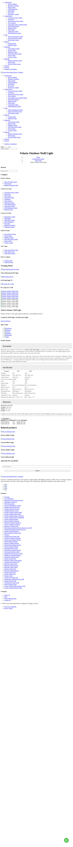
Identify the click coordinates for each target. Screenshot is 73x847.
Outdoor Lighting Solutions (12, 538)
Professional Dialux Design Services (15, 529)
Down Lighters (12, 4)
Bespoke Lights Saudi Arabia (13, 560)
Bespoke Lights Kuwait (11, 565)
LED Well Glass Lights (14, 53)
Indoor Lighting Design (11, 546)
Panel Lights (11, 7)
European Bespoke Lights (12, 552)
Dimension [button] (7, 402)
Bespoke (7, 59)
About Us (7, 595)
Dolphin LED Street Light (12, 507)
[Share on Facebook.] (8, 328)
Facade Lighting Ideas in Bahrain (14, 517)
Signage (6, 66)
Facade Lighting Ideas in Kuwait (14, 516)
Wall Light (7, 194)
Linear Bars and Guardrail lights (17, 24)
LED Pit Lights (12, 45)
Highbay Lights (12, 52)
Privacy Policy (8, 608)
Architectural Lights (38, 159)
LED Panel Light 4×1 (10, 502)
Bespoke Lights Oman (11, 567)
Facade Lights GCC (10, 572)
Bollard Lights (12, 28)
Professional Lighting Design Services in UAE (18, 528)
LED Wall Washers (13, 26)
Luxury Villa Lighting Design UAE (14, 586)
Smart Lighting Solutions (11, 521)
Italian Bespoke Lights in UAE (13, 553)
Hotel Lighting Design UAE (12, 533)
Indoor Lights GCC (10, 574)
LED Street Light (9, 504)
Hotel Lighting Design (11, 541)
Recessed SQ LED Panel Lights (13, 500)
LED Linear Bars (9, 203)
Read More (6, 418)
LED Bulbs (11, 11)
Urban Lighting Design (11, 519)
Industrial (7, 47)
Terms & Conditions (10, 606)
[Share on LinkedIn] (7, 333)
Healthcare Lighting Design (12, 555)
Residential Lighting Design (12, 545)
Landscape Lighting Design (12, 540)
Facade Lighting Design (11, 531)
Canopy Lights (12, 57)
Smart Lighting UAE (10, 584)
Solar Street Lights (13, 40)
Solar (5, 35)
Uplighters (11, 19)
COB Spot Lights (9, 227)
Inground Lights (9, 197)
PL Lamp (7, 497)
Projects (6, 67)
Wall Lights (11, 29)
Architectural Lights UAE (11, 536)
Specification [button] (7, 367)
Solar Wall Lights (9, 251)
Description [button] (7, 346)
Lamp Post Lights (13, 31)
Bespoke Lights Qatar (10, 564)
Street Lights (11, 55)
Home (38, 157)
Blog (5, 597)
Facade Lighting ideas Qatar (12, 514)
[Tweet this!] (7, 332)
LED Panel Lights (9, 220)
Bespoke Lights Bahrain (11, 570)
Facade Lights (8, 576)
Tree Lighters (12, 23)
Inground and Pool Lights (15, 21)
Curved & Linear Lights (15, 17)
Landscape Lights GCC (11, 577)
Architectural (8, 16)
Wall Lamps (11, 62)
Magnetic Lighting (13, 5)
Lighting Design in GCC (11, 510)
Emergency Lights (13, 14)
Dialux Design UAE (10, 581)
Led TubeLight (8, 498)
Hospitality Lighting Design (12, 550)
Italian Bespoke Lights (11, 548)
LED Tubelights (12, 9)
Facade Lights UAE (10, 558)
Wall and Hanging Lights (15, 36)
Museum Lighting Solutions (12, 522)
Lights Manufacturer (10, 598)
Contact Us (7, 600)
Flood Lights (11, 50)
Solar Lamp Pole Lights (15, 38)
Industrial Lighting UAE (11, 557)
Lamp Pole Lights (9, 206)
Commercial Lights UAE (11, 582)
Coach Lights (12, 43)
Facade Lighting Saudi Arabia (13, 512)
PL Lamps (11, 12)
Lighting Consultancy (10, 69)
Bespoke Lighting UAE (11, 526)
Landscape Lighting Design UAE (14, 579)
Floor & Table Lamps (14, 64)
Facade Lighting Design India (13, 588)
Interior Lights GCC (10, 569)
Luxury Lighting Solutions (12, 524)
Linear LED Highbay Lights (12, 505)
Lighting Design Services (11, 509)
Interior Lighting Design (11, 543)
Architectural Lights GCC (11, 562)
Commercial (8, 2)
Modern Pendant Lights (15, 60)
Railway (6, 41)
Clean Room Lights (13, 48)
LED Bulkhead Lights (14, 33)
